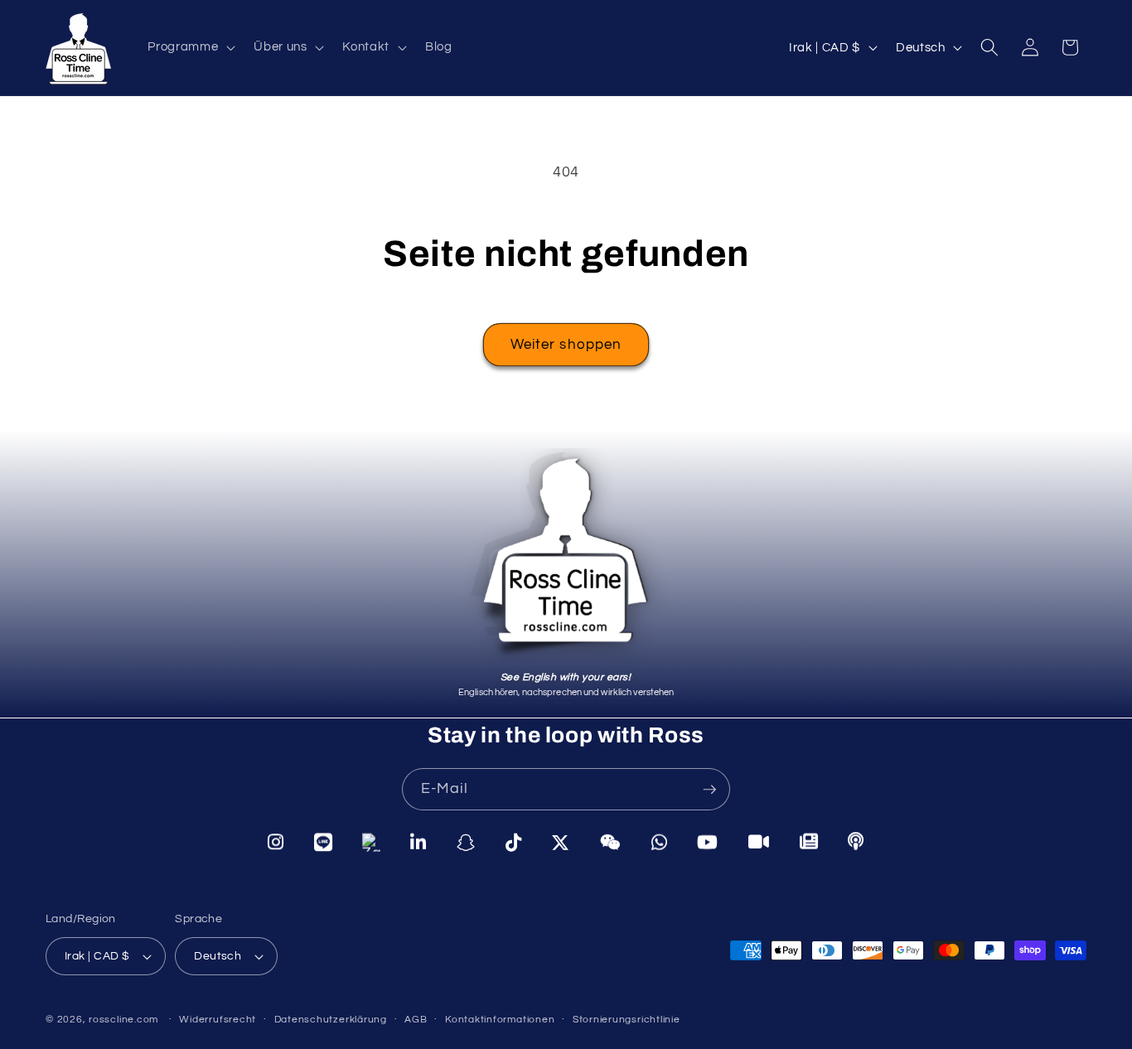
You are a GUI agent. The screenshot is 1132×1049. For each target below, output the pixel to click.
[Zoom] (759, 843)
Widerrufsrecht (217, 1019)
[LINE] (323, 842)
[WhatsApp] (659, 843)
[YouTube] (707, 843)
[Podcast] (856, 842)
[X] (560, 843)
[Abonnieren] (709, 789)
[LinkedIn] (418, 843)
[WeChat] (611, 843)
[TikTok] (514, 843)
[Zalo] (371, 842)
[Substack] (809, 843)
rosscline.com (123, 1019)
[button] (190, 47)
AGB (415, 1019)
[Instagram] (276, 841)
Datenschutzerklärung (330, 1019)
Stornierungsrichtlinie (626, 1019)
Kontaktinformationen (499, 1019)
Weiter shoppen (566, 344)
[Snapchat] (466, 843)
